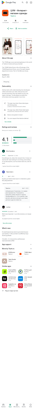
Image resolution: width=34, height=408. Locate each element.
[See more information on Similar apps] (31, 266)
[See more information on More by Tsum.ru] (31, 249)
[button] (18, 22)
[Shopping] (6, 81)
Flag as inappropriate (10, 291)
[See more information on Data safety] (31, 86)
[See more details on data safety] (8, 122)
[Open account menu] (31, 2)
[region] (17, 21)
